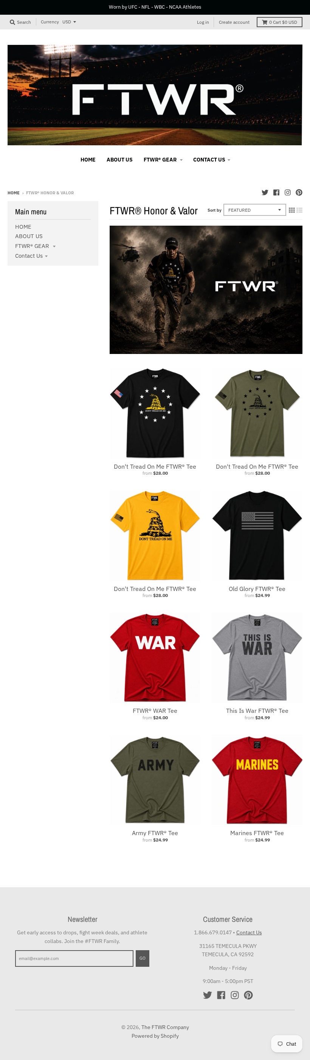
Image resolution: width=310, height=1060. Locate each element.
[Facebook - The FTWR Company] (276, 192)
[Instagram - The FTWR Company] (287, 192)
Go (143, 958)
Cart (283, 22)
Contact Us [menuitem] (209, 159)
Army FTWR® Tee (155, 833)
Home (14, 192)
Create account (234, 22)
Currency (50, 22)
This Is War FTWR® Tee (257, 710)
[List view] (299, 210)
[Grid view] (292, 210)
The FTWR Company (165, 1027)
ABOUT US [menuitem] (120, 159)
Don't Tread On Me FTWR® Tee (155, 466)
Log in (203, 22)
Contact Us (29, 255)
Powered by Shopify (155, 1035)
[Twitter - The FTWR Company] (265, 192)
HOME (23, 226)
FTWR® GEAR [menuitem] (161, 159)
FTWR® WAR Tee (155, 710)
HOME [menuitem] (88, 159)
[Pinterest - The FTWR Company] (299, 192)
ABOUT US (29, 236)
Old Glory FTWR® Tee (257, 588)
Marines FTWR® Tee (257, 833)
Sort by (215, 210)
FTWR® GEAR (33, 245)
